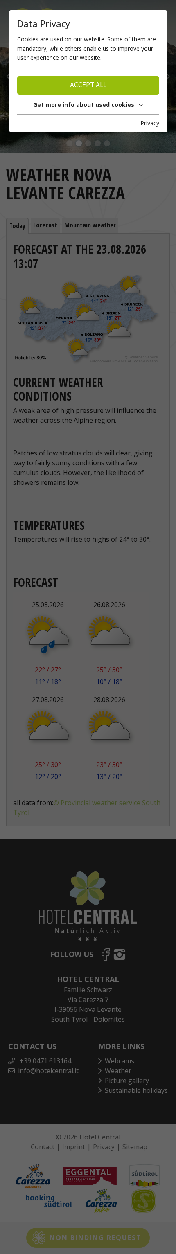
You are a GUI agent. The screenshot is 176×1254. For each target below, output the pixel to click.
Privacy (149, 123)
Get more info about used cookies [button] (83, 104)
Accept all (88, 85)
